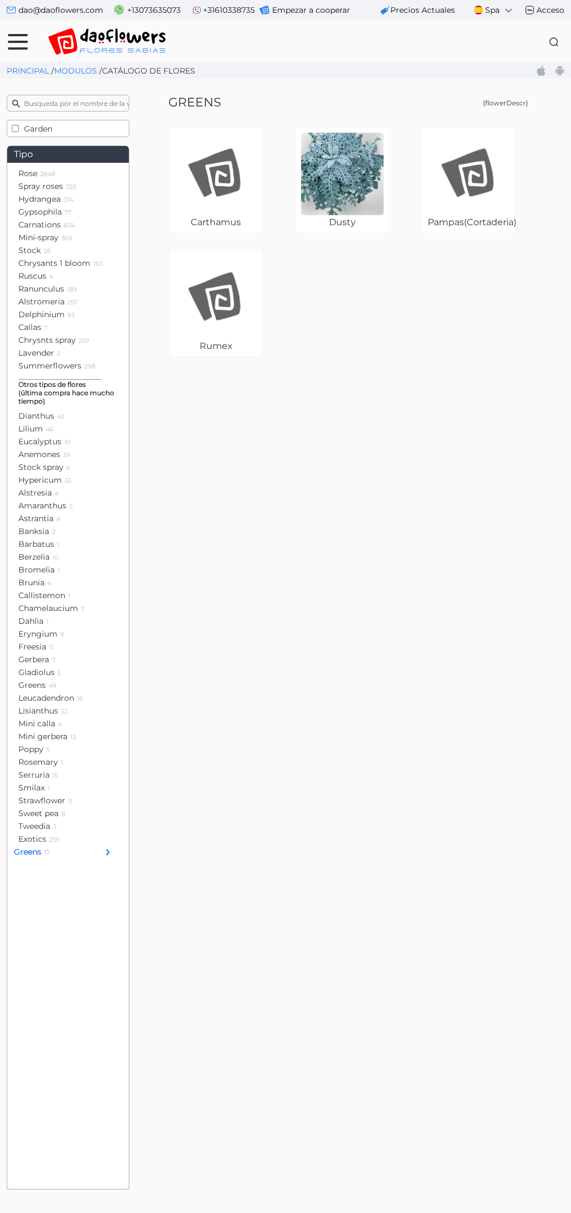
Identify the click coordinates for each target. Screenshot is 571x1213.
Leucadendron (50, 698)
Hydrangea (45, 199)
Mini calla (40, 724)
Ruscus (35, 276)
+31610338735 (229, 10)
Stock (34, 250)
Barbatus (38, 544)
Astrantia (39, 518)
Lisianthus (42, 711)
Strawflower (45, 800)
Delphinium (46, 314)
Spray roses (47, 186)
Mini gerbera (47, 736)
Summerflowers (56, 366)
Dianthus (41, 416)
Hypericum (44, 480)
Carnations (46, 225)
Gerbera (36, 659)
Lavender (39, 353)
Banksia (36, 531)
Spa (492, 10)
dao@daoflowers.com (60, 10)
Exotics (39, 839)
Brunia (34, 583)
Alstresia (38, 493)
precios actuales (422, 10)
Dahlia (33, 621)
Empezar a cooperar (311, 10)
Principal (28, 71)
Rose (36, 173)
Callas (32, 327)
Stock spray (44, 467)
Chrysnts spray (53, 340)
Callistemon (44, 595)
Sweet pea (41, 813)
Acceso (550, 10)
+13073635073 (154, 10)
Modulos (75, 71)
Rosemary (40, 762)
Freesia (36, 647)
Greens (37, 685)
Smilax (34, 788)
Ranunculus (47, 289)
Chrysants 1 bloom (60, 263)
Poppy (34, 749)
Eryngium (41, 634)
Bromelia (39, 570)
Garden (38, 129)
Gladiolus (39, 672)
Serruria (38, 775)
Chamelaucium (51, 608)
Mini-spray (45, 237)
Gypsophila (44, 212)
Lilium (36, 429)
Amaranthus (45, 506)
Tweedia (37, 826)
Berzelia (38, 557)
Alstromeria (48, 302)
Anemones (44, 454)
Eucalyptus (44, 441)
